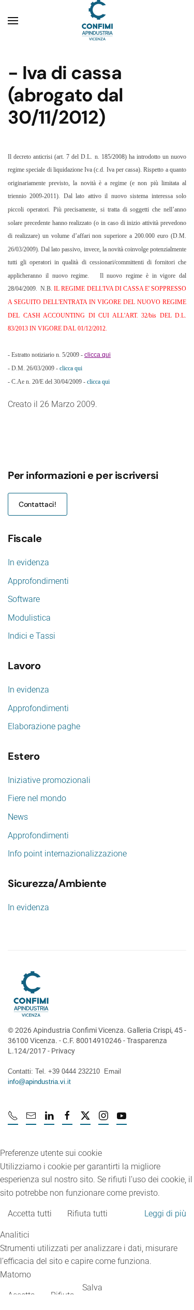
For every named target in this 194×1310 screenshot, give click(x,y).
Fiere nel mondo (37, 798)
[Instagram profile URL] (103, 1120)
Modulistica (29, 618)
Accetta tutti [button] (30, 1213)
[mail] (31, 1120)
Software (24, 599)
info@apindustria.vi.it (39, 1082)
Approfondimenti (38, 581)
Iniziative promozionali (49, 780)
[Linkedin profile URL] (49, 1120)
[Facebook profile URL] (67, 1120)
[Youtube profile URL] (121, 1120)
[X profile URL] (85, 1120)
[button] (13, 20)
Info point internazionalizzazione (67, 854)
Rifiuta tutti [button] (87, 1213)
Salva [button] (92, 1287)
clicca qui (70, 368)
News (18, 817)
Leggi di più (165, 1213)
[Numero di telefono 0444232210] (13, 1120)
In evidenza (28, 562)
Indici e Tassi (31, 636)
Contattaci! (37, 504)
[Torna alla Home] (97, 20)
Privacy (63, 1051)
